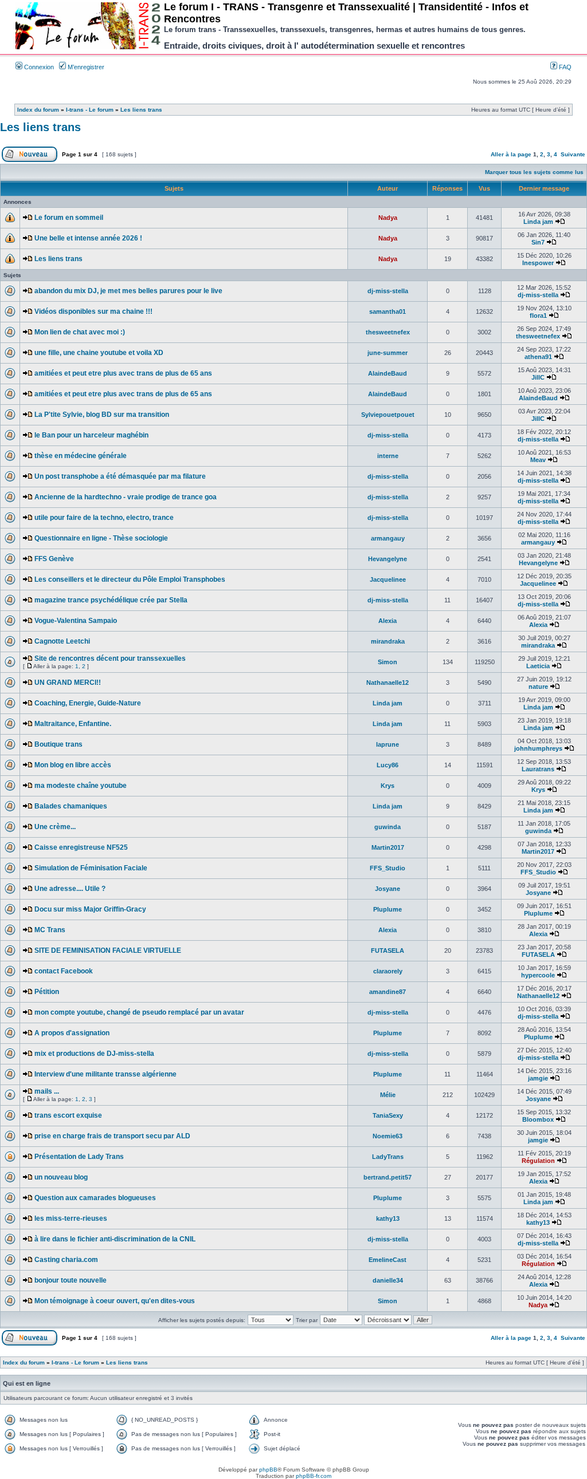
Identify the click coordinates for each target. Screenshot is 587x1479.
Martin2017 (387, 847)
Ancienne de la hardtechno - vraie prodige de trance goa (125, 497)
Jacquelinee (388, 579)
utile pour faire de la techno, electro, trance (104, 518)
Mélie (388, 1094)
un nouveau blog (61, 1177)
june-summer (387, 352)
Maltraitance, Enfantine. (72, 724)
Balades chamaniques (70, 806)
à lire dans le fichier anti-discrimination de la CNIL (114, 1239)
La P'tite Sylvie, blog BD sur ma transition (101, 415)
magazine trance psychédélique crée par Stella (110, 600)
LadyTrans (388, 1156)
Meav (538, 459)
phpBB (268, 1469)
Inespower (538, 262)
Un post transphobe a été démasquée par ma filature (120, 476)
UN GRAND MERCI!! (67, 683)
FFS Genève (54, 559)
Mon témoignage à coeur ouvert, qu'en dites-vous (114, 1301)
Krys (387, 785)
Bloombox (538, 1119)
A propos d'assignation (71, 1033)
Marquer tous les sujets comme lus (534, 172)
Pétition (46, 992)
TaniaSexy (388, 1115)
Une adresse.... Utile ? (69, 889)
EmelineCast (387, 1259)
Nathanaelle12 (387, 682)
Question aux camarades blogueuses (95, 1198)
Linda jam (538, 221)
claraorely (387, 971)
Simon (387, 661)
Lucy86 (387, 765)
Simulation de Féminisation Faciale (90, 868)
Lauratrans (538, 769)
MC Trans (49, 930)
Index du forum (38, 110)
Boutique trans (58, 744)
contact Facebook (63, 971)
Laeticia (538, 665)
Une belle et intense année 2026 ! (88, 238)
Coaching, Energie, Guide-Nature (87, 703)
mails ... (46, 1091)
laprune (387, 744)
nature (538, 686)
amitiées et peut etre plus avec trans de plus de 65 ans (123, 373)
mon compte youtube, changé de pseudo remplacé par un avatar (139, 1012)
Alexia (387, 620)
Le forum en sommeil (68, 218)
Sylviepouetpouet (387, 414)
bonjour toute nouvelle (70, 1280)
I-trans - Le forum (90, 110)
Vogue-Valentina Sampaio (75, 621)
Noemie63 (387, 1136)
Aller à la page (511, 154)
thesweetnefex (388, 332)
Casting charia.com (66, 1260)
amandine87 (387, 991)
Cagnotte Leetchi (62, 641)
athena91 (538, 356)
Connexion (38, 67)
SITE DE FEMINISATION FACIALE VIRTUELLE (107, 950)
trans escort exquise (68, 1115)
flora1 (538, 315)
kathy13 (388, 1218)
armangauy (388, 538)
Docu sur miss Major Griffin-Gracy (90, 909)
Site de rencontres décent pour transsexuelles (110, 658)
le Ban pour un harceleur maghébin (91, 435)
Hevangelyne (387, 558)
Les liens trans (141, 110)
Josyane (387, 888)
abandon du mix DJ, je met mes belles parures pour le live (128, 291)
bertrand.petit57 (387, 1177)
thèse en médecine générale (80, 456)
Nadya (387, 217)
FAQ (564, 67)
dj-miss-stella (387, 290)
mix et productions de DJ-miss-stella (94, 1054)
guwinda (387, 826)
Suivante (573, 154)
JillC (538, 377)
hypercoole (538, 975)
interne (387, 455)
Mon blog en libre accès (72, 765)
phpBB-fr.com (313, 1476)
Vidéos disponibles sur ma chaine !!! (93, 311)
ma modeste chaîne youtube (80, 786)
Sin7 (538, 242)
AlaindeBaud (387, 373)
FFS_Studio (387, 868)
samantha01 (387, 311)
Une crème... (55, 827)
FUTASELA (387, 950)
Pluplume (387, 909)
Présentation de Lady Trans (79, 1157)
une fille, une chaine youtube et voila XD (98, 353)
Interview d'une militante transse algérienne (105, 1074)
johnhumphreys (538, 748)
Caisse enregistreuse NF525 (81, 847)
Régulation (538, 1160)
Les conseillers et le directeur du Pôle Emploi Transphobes (129, 579)
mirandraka (388, 641)
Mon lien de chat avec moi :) (79, 332)
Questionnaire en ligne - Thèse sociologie (101, 538)
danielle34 (388, 1280)
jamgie (538, 1078)
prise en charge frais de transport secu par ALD (112, 1136)
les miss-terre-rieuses (70, 1218)
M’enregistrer (85, 67)
